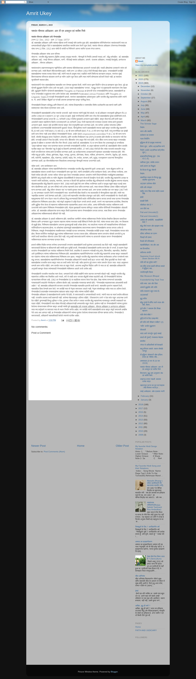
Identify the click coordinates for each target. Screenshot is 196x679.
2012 (141, 423)
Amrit (140, 61)
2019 (141, 83)
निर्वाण (142, 127)
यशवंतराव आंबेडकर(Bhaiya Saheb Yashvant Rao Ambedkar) (154, 506)
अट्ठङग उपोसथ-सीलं (148, 183)
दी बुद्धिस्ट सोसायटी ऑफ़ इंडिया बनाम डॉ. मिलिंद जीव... (151, 356)
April (143, 117)
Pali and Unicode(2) (149, 212)
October (145, 94)
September (146, 98)
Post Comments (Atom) (54, 452)
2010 (141, 431)
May (143, 113)
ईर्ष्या (136, 591)
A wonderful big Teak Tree (152, 280)
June (143, 109)
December (146, 86)
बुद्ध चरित (143, 299)
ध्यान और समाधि (146, 131)
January (145, 400)
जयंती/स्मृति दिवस (146, 272)
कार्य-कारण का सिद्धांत (148, 166)
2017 (141, 408)
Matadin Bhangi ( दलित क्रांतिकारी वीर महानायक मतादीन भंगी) (155, 483)
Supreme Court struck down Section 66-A (150, 257)
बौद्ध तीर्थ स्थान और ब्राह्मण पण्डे (151, 226)
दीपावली (143, 330)
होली (141, 197)
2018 (141, 404)
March (144, 120)
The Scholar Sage (148, 124)
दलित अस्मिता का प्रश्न (148, 233)
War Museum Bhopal (149, 276)
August (144, 101)
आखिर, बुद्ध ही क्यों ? (142, 606)
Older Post (122, 445)
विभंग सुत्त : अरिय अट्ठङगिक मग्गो (152, 146)
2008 (141, 435)
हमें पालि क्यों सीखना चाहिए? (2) (151, 322)
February (145, 396)
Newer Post (38, 445)
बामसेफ (142, 341)
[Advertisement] (80, 422)
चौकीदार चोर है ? (146, 205)
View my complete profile (146, 65)
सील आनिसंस (140, 576)
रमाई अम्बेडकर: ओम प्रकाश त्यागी (152, 391)
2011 (140, 427)
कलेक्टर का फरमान (147, 135)
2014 (141, 416)
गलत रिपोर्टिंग (145, 139)
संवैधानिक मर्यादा (146, 230)
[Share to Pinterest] (78, 320)
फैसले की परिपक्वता (147, 241)
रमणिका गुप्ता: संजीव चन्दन (149, 162)
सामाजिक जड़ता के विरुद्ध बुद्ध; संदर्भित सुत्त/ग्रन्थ (151, 178)
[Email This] (67, 320)
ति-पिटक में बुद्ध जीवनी (148, 170)
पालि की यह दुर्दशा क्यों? (148, 262)
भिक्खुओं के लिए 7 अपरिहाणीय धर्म (147, 527)
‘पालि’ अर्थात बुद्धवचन (147, 326)
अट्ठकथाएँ (144, 295)
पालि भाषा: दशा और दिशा (149, 283)
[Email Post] (62, 320)
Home (81, 445)
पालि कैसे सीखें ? (146, 315)
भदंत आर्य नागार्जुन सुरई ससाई (150, 333)
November (146, 90)
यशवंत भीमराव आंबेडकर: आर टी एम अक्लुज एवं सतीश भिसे (151, 368)
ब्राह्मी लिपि (144, 201)
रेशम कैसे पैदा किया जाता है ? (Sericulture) (156, 557)
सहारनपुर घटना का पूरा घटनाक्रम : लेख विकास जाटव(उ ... (152, 386)
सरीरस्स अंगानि (145, 252)
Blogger (114, 672)
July (143, 105)
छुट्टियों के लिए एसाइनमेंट (149, 318)
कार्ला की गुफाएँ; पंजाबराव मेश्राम (151, 337)
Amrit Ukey (39, 13)
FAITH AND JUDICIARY (146, 630)
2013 (141, 420)
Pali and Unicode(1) (149, 216)
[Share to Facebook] (75, 320)
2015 (141, 412)
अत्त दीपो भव (144, 208)
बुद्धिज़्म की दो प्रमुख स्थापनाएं (150, 143)
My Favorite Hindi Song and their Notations (148, 467)
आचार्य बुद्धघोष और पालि (148, 287)
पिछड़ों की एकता (146, 237)
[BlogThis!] (70, 320)
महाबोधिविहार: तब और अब (149, 245)
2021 (141, 76)
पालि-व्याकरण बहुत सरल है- (150, 291)
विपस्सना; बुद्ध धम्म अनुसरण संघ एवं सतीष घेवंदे (151, 374)
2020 (141, 79)
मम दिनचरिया (145, 249)
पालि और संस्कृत (146, 187)
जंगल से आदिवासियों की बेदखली (151, 345)
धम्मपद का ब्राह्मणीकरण (143, 542)
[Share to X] (73, 320)
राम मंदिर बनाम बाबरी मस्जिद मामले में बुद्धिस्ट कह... (152, 267)
